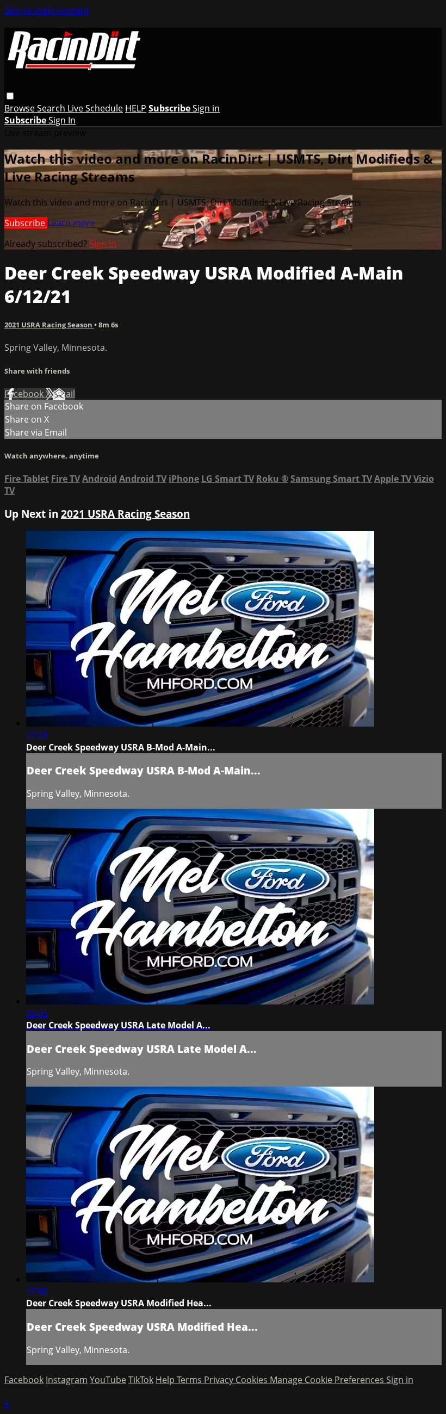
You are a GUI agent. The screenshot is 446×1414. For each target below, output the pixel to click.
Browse (20, 108)
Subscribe (25, 223)
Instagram (67, 1380)
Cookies (253, 1380)
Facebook (25, 394)
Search (52, 108)
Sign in (206, 108)
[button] (10, 96)
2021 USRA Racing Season (49, 325)
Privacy (220, 1380)
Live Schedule (95, 108)
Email (64, 394)
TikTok (140, 1380)
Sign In (62, 120)
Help (166, 1380)
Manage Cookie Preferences (328, 1380)
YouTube (108, 1380)
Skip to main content (46, 10)
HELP (135, 108)
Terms (190, 1380)
